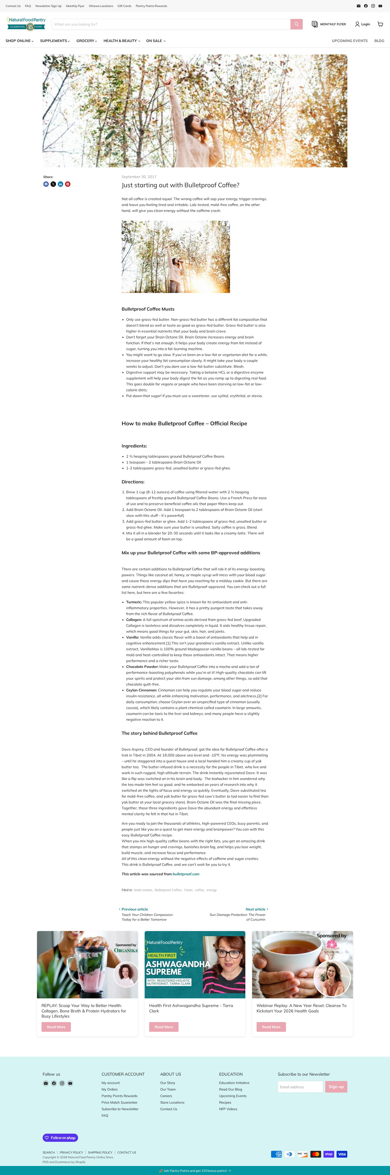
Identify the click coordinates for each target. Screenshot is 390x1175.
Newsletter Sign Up (48, 6)
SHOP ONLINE (19, 40)
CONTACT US (126, 1152)
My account (111, 1083)
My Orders (110, 1089)
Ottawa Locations (101, 6)
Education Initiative (234, 1083)
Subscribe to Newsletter (120, 1109)
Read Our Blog (230, 1089)
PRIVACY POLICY (71, 1152)
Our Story (167, 1083)
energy (212, 890)
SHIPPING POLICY (100, 1152)
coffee (199, 890)
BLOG (379, 40)
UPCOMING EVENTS (350, 40)
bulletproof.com (186, 874)
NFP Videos (228, 1109)
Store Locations (172, 1102)
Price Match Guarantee (119, 1102)
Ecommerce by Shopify (70, 1162)
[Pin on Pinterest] (67, 184)
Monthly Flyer (75, 6)
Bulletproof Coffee (168, 890)
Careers (166, 1096)
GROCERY (86, 40)
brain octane (143, 890)
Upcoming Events (232, 1096)
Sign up (336, 1086)
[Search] (296, 24)
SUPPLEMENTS (54, 40)
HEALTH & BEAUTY (121, 40)
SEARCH (49, 1152)
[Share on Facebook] (46, 184)
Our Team (168, 1089)
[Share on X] (53, 184)
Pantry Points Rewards (151, 6)
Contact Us (13, 6)
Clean (188, 890)
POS (46, 1162)
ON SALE (154, 40)
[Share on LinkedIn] (60, 184)
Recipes (225, 1102)
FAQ (28, 6)
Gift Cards (124, 6)
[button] (195, 1170)
